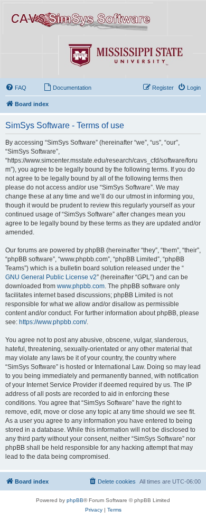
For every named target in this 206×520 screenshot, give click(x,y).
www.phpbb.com (81, 286)
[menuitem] (15, 87)
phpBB (75, 500)
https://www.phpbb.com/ (53, 322)
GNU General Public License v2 (51, 277)
